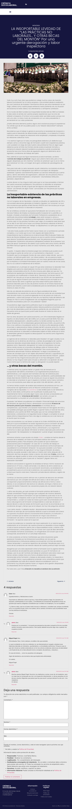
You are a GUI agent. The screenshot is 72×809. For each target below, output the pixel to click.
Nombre (7, 722)
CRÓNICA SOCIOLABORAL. (9, 4)
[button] (10, 11)
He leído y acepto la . (19, 749)
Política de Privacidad (26, 749)
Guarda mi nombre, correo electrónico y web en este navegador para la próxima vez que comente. (33, 745)
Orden (41, 437)
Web (5, 736)
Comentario (8, 700)
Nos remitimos (32, 390)
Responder (11, 616)
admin (13, 622)
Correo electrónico (10, 729)
